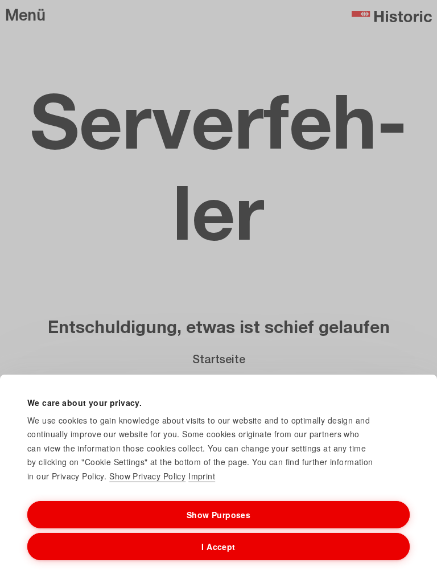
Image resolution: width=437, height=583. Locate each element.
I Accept (218, 546)
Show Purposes (218, 514)
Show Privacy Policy (147, 476)
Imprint (201, 476)
